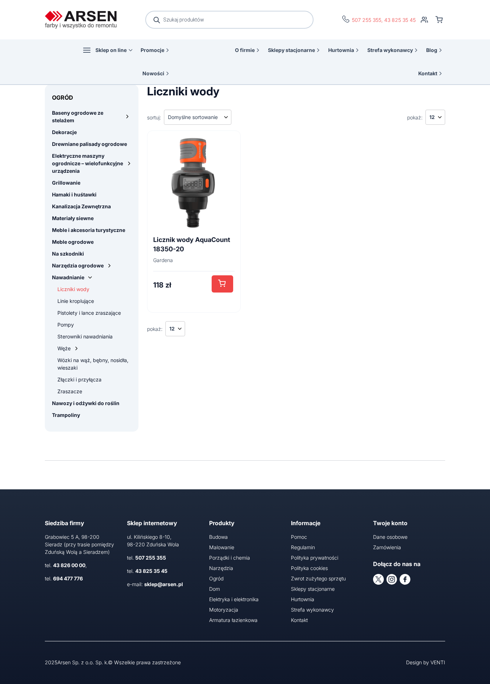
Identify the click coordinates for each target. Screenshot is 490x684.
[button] (222, 284)
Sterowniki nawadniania (85, 336)
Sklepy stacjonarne (291, 50)
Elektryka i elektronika (234, 599)
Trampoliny (66, 415)
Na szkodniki (68, 254)
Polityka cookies (309, 568)
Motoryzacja (223, 610)
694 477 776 (68, 578)
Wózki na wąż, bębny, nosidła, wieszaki (92, 364)
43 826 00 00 (69, 565)
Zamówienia (387, 547)
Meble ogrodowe (73, 242)
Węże (64, 348)
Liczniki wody (73, 289)
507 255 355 (366, 20)
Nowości (153, 73)
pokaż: (415, 117)
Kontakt (427, 73)
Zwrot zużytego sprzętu (318, 578)
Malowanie (221, 547)
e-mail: (155, 584)
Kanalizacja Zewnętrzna (81, 206)
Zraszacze (69, 391)
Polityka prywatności (314, 558)
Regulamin (303, 547)
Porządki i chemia (229, 558)
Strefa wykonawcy (390, 50)
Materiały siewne (73, 218)
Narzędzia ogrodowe (78, 265)
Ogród (216, 578)
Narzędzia (221, 568)
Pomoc (299, 537)
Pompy (65, 325)
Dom (214, 589)
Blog (431, 50)
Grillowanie (66, 183)
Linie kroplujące (75, 301)
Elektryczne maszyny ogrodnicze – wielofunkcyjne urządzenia (87, 163)
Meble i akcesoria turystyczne (88, 230)
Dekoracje (64, 132)
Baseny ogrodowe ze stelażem (77, 116)
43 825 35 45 (400, 20)
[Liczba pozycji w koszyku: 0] (439, 20)
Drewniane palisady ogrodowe (89, 144)
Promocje (152, 50)
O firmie (245, 50)
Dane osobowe (390, 537)
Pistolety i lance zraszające (89, 313)
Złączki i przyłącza (79, 379)
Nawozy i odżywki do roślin (85, 403)
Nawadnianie (68, 277)
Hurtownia (341, 50)
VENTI (437, 662)
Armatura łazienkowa (233, 620)
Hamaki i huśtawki (74, 194)
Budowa (218, 537)
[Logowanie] (424, 20)
